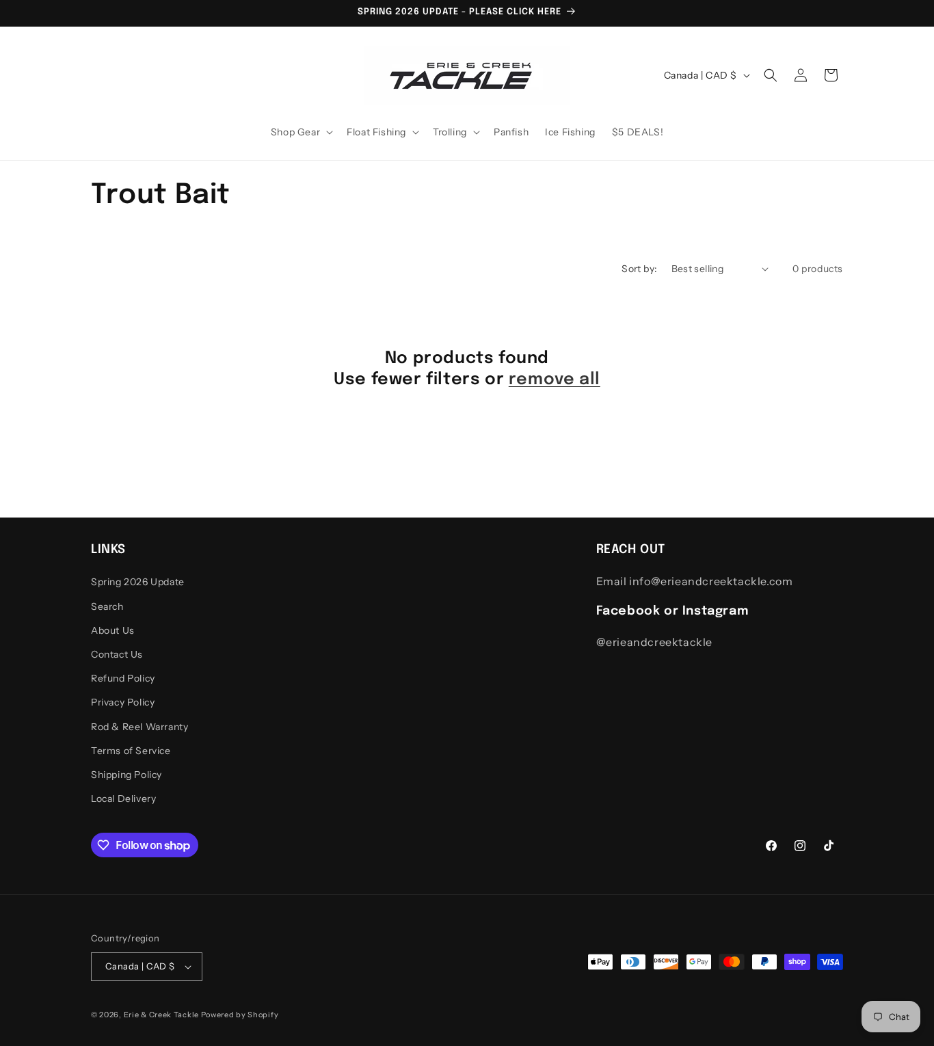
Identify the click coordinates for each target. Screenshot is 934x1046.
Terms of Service (131, 751)
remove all (554, 379)
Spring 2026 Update (138, 582)
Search (107, 606)
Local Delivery (123, 798)
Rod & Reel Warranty (139, 727)
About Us (113, 630)
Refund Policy (123, 678)
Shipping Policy (126, 774)
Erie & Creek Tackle (161, 1014)
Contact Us (117, 654)
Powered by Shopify (240, 1014)
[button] (300, 132)
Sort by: (639, 269)
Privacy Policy (123, 702)
